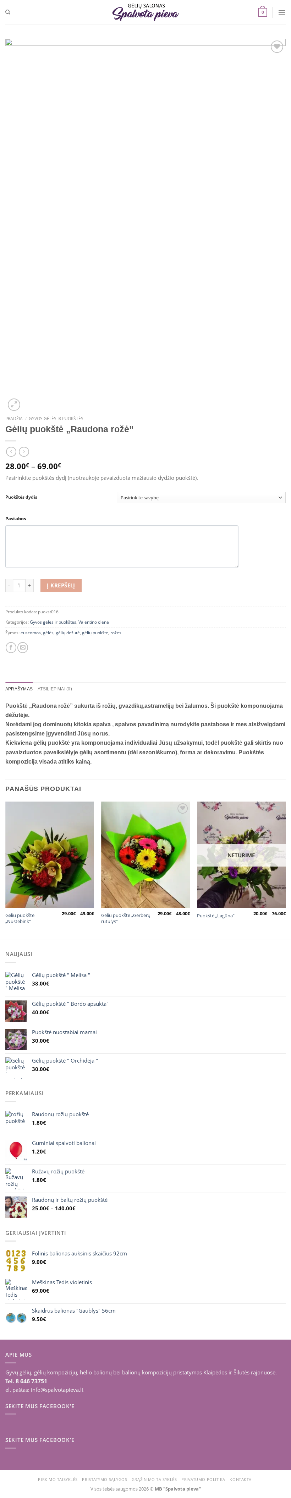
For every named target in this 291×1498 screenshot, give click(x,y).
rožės (115, 632)
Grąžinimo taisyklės (154, 1479)
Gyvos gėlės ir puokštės (56, 419)
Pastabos (15, 518)
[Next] (285, 869)
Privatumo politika (203, 1479)
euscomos (31, 632)
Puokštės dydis (21, 497)
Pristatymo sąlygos (104, 1479)
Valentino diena (93, 622)
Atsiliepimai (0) (55, 688)
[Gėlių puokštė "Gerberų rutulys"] (145, 855)
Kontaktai (241, 1479)
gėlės (48, 632)
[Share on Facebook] (11, 647)
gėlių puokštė (95, 632)
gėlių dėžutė (68, 632)
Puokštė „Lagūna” (216, 916)
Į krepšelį (61, 585)
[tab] (19, 689)
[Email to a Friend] (22, 647)
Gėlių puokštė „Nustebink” (19, 918)
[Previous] (5, 869)
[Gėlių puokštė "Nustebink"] (49, 855)
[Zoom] (14, 404)
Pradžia (14, 419)
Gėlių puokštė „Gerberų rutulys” (125, 918)
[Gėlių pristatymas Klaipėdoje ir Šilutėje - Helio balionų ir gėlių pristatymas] (145, 12)
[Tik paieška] (7, 12)
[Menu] (282, 12)
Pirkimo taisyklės (57, 1479)
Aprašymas (19, 688)
